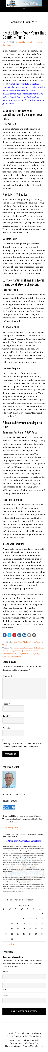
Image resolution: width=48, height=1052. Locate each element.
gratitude (24, 648)
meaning (19, 651)
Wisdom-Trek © (24, 3)
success (18, 654)
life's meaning (8, 651)
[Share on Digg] (24, 635)
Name (6, 703)
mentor (27, 651)
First (4, 981)
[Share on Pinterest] (14, 635)
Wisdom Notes (29, 642)
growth (32, 648)
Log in (38, 1036)
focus (16, 648)
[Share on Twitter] (9, 635)
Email (5, 716)
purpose (34, 651)
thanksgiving (34, 654)
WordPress (30, 1036)
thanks (25, 654)
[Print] (34, 635)
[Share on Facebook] (5, 635)
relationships (8, 654)
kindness (40, 648)
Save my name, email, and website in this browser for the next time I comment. (22, 745)
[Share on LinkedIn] (19, 635)
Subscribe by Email (10, 827)
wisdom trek (15, 656)
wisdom (5, 656)
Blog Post (18, 642)
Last (4, 989)
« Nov (11, 944)
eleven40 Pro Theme (31, 1033)
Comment (7, 676)
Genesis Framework (15, 1036)
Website (6, 728)
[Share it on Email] (29, 635)
